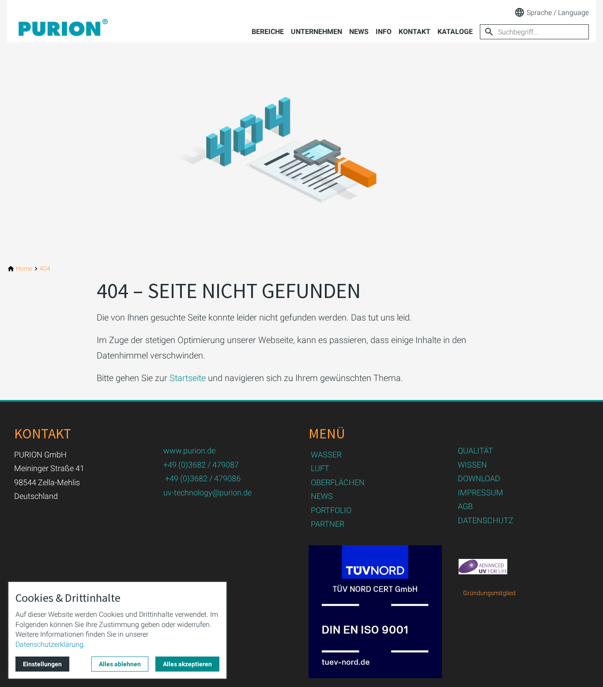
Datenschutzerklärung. (50, 644)
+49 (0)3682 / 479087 (201, 464)
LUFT (320, 468)
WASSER (326, 454)
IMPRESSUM (480, 492)
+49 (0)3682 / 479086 (203, 478)
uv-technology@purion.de (207, 492)
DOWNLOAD (479, 478)
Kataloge (455, 31)
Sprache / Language (558, 12)
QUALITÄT (475, 450)
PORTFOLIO (331, 510)
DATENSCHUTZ (485, 520)
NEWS (322, 496)
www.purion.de (189, 450)
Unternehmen (316, 31)
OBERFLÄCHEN (338, 482)
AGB (465, 506)
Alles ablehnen (120, 664)
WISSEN (472, 464)
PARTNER (327, 523)
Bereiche (268, 31)
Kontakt (414, 31)
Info (384, 31)
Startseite (188, 378)
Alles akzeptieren (187, 664)
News (359, 31)
